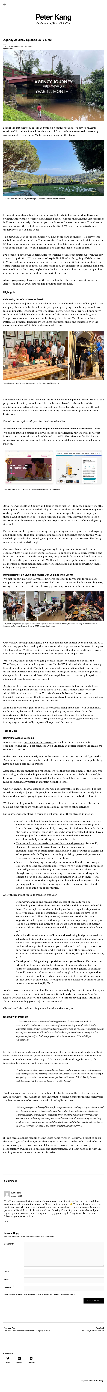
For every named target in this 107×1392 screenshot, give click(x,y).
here (69, 283)
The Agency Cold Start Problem (92, 1329)
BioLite (90, 436)
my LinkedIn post (29, 421)
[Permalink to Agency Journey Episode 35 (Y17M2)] (53, 119)
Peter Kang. (98, 1381)
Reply (6, 1221)
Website (7, 1287)
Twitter (7, 1362)
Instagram (31, 1362)
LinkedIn (19, 1362)
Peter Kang (53, 16)
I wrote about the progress (39, 742)
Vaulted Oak (10, 660)
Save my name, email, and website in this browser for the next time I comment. (39, 1294)
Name (7, 1271)
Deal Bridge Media (27, 869)
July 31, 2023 (8, 46)
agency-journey (8, 49)
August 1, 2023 (16, 1196)
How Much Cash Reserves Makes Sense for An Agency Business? (27, 1329)
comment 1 (29, 46)
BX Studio (49, 642)
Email (7, 1279)
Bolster (7, 686)
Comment (9, 1243)
